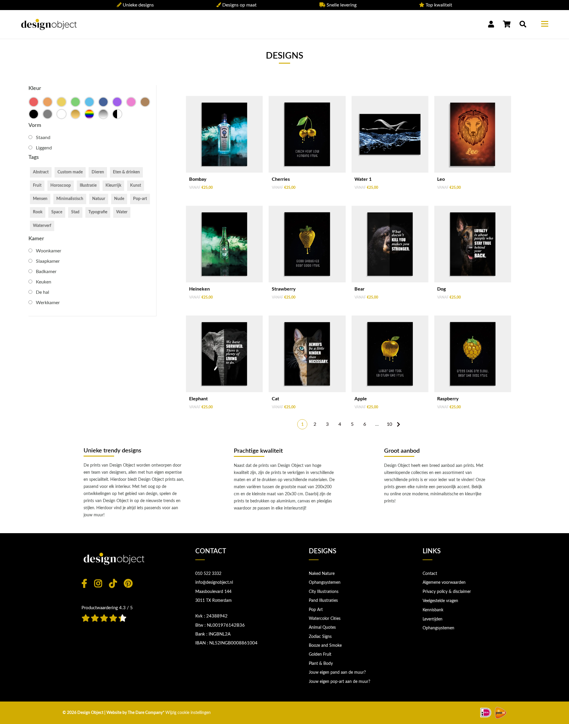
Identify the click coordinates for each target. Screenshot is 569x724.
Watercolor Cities (325, 619)
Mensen (40, 199)
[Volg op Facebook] (84, 583)
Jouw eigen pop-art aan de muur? (339, 682)
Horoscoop (60, 185)
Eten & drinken (126, 172)
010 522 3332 (208, 574)
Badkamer (46, 271)
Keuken (43, 282)
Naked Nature (322, 574)
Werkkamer (48, 302)
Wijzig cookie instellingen (188, 713)
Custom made (70, 172)
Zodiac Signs (320, 637)
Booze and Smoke (325, 646)
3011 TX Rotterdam (213, 601)
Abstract (41, 172)
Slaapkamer (48, 261)
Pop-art (140, 199)
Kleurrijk (113, 185)
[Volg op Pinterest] (128, 583)
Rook (37, 212)
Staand (43, 137)
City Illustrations (323, 592)
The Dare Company (145, 713)
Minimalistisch (69, 199)
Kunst (135, 185)
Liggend (44, 148)
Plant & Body (321, 664)
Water (121, 212)
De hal (42, 292)
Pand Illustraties (323, 601)
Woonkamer (48, 251)
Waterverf (42, 226)
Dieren (98, 172)
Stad (75, 212)
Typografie (97, 212)
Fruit (37, 185)
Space (56, 212)
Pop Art (316, 610)
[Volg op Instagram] (98, 583)
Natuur (98, 199)
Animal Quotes (322, 627)
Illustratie (88, 185)
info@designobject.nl (214, 583)
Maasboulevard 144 (213, 592)
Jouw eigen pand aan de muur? (337, 672)
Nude (119, 199)
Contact (430, 574)
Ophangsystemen (325, 583)
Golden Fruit (320, 654)
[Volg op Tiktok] (113, 583)
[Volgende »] (398, 424)
